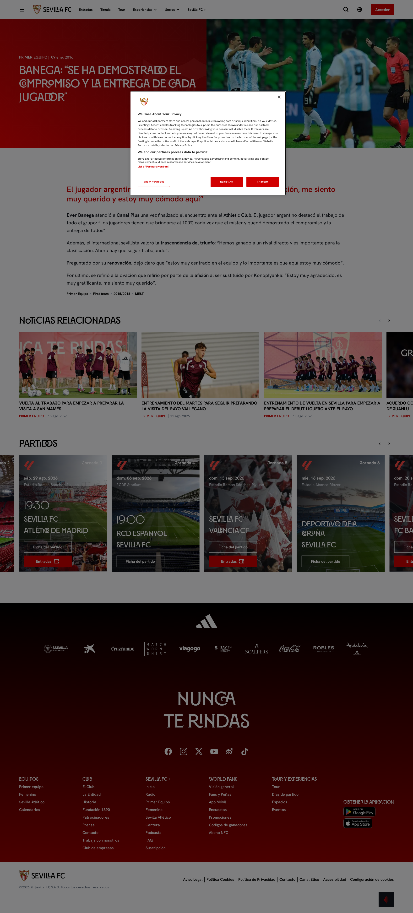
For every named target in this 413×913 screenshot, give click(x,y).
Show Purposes (153, 181)
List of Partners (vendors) (153, 166)
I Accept (262, 181)
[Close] (279, 97)
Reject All (226, 181)
